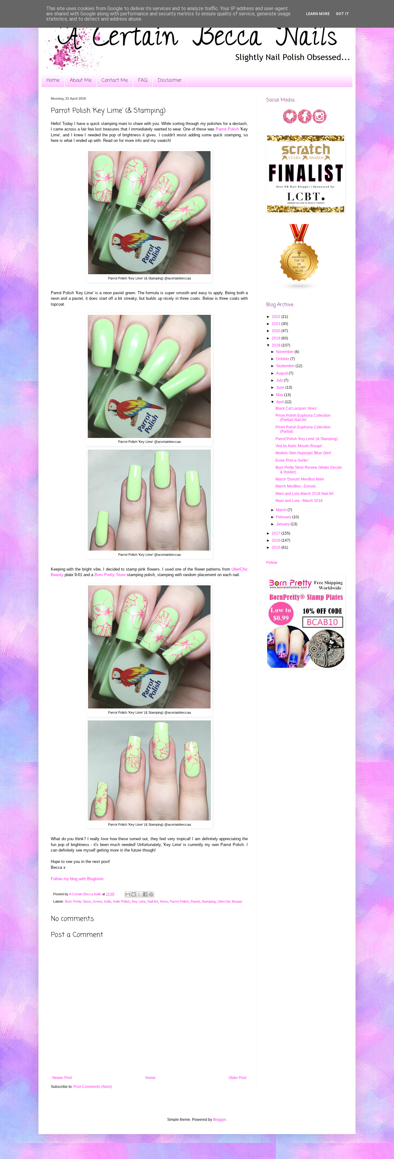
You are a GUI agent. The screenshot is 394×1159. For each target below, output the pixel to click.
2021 (276, 324)
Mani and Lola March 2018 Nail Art (304, 493)
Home (52, 80)
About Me (80, 80)
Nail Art (152, 901)
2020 (276, 331)
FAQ (142, 80)
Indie (107, 901)
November (285, 352)
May (280, 395)
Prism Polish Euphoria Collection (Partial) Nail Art (303, 417)
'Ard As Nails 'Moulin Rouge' (298, 446)
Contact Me (115, 80)
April (280, 402)
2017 (276, 533)
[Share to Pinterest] (151, 894)
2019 (276, 338)
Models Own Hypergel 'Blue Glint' (303, 453)
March (281, 510)
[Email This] (128, 894)
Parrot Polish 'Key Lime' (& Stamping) (306, 439)
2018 (276, 345)
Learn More (318, 14)
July (280, 380)
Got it (342, 14)
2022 (276, 317)
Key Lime (139, 901)
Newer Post (62, 1078)
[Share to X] (139, 894)
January (283, 524)
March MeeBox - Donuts (295, 486)
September (286, 366)
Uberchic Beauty (229, 901)
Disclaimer (170, 80)
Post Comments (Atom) (93, 1087)
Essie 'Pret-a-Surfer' (291, 460)
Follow (271, 562)
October (283, 359)
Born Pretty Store (110, 574)
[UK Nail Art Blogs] (299, 289)
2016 (276, 540)
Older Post (237, 1078)
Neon (164, 901)
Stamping (208, 901)
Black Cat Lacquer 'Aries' (296, 408)
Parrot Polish (227, 129)
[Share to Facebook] (145, 894)
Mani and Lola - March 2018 (299, 501)
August (282, 373)
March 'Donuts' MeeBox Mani (299, 479)
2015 (276, 547)
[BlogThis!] (134, 894)
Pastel (195, 901)
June (280, 387)
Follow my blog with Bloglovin (77, 878)
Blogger (219, 1119)
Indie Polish (121, 901)
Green (97, 901)
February (284, 517)
